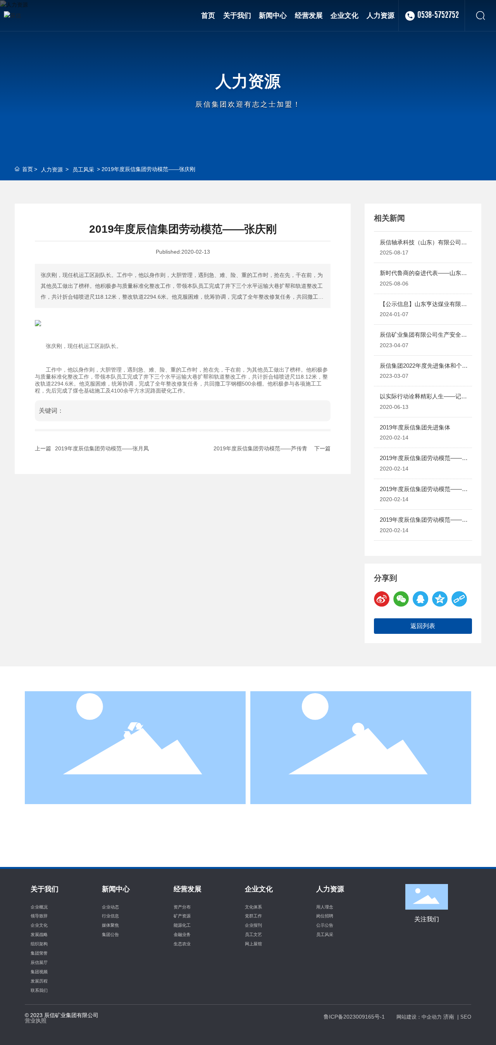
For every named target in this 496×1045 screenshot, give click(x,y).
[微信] (401, 599)
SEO (465, 1017)
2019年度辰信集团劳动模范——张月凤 (102, 448)
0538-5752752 (438, 15)
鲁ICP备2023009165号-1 (354, 1017)
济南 (448, 1017)
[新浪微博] (381, 599)
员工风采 (83, 169)
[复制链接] (459, 599)
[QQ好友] (420, 599)
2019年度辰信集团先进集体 (415, 427)
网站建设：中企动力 (419, 1017)
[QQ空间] (440, 599)
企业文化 (135, 765)
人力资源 (248, 81)
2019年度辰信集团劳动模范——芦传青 (260, 448)
